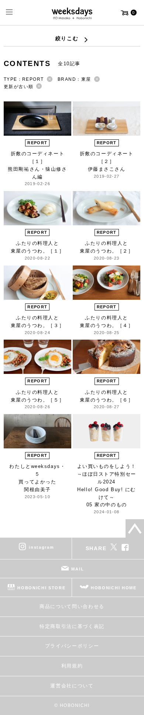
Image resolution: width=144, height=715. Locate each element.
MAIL (77, 569)
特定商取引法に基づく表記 (72, 626)
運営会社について (71, 685)
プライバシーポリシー (72, 646)
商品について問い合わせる (72, 606)
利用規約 (72, 666)
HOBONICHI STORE (41, 588)
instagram (41, 547)
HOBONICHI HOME (114, 588)
